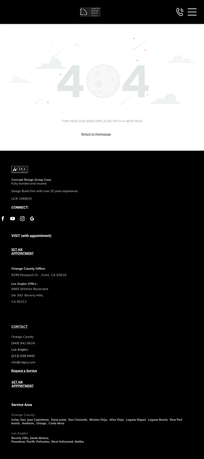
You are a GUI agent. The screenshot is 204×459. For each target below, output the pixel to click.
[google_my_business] (32, 219)
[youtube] (12, 219)
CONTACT (19, 326)
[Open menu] (192, 12)
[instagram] (22, 219)
